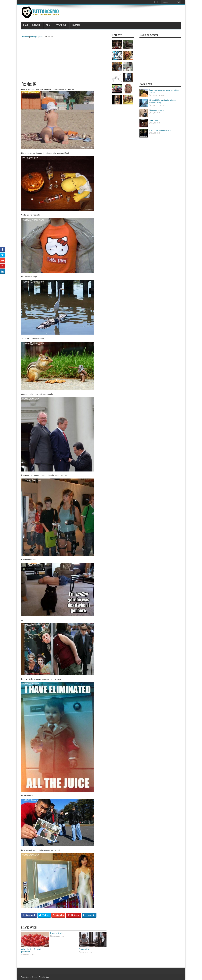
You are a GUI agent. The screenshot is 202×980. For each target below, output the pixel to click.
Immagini (36, 25)
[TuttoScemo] (40, 16)
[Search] (179, 2)
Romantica (84, 949)
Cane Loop (153, 120)
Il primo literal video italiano (160, 130)
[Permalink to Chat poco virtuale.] (143, 117)
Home (25, 25)
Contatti (75, 25)
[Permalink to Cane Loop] (143, 127)
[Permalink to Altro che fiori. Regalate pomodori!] (35, 946)
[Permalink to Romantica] (92, 946)
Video (48, 25)
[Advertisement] (63, 59)
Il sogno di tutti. (56, 933)
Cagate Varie (61, 25)
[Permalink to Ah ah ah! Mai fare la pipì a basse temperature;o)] (143, 107)
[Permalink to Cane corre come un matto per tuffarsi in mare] (143, 97)
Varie (41, 37)
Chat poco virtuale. (156, 110)
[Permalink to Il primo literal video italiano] (143, 137)
